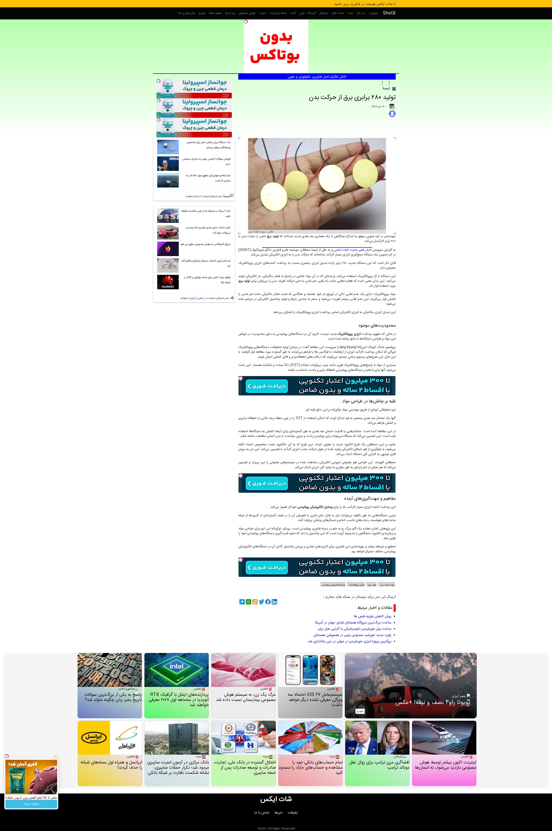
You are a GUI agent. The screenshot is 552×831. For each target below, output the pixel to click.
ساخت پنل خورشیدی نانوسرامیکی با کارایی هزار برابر (354, 629)
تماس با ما (261, 813)
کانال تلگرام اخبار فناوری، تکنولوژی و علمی (317, 77)
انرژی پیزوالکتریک (356, 585)
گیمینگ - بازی (308, 13)
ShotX (389, 13)
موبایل (374, 13)
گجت (293, 13)
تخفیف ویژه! (31, 804)
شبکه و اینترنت (278, 13)
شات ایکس (276, 799)
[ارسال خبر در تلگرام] (241, 601)
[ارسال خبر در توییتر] (261, 601)
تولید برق (372, 585)
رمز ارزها (230, 13)
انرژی (386, 83)
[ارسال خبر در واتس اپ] (248, 601)
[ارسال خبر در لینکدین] (274, 601)
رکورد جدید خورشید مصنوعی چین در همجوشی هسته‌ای (352, 635)
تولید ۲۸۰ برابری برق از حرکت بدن (352, 97)
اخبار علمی (365, 250)
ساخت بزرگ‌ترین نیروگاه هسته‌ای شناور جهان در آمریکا (353, 623)
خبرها (278, 813)
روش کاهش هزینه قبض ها (372, 616)
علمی (393, 83)
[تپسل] (246, 21)
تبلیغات (293, 813)
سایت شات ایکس (345, 250)
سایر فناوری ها (186, 13)
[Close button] (56, 756)
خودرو (202, 13)
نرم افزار (323, 13)
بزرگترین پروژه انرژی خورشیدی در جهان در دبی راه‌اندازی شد (349, 641)
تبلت (350, 13)
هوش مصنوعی (247, 13)
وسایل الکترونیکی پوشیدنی (333, 585)
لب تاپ (360, 13)
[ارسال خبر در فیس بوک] (267, 601)
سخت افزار (338, 13)
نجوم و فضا (215, 13)
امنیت (262, 13)
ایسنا (206, 196)
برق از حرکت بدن (387, 585)
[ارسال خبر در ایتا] (254, 601)
